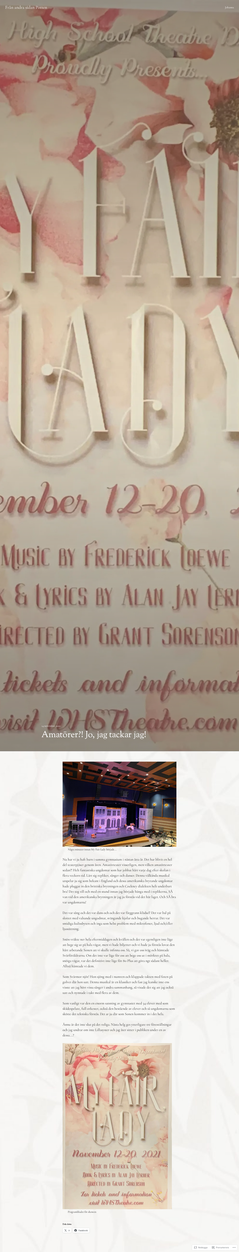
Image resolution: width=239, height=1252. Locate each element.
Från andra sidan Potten (26, 7)
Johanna (229, 7)
